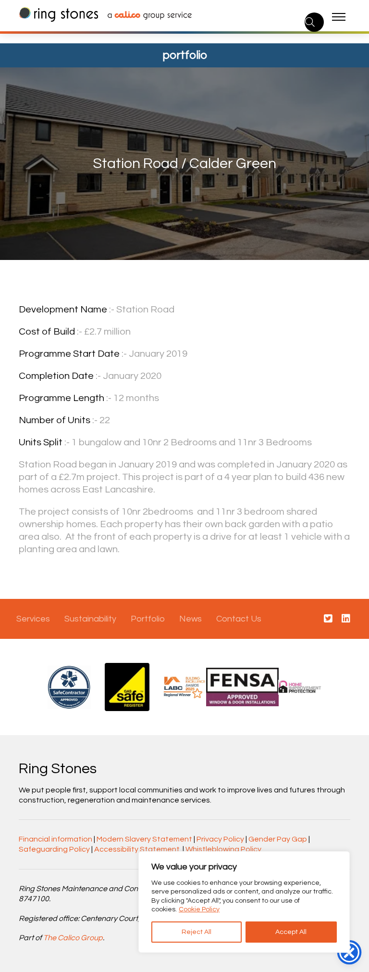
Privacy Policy (220, 839)
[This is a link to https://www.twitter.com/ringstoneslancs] (328, 619)
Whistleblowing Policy (223, 849)
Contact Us (238, 618)
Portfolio (148, 618)
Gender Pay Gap (277, 839)
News (190, 618)
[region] (244, 902)
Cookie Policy (199, 909)
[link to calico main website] (145, 16)
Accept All (291, 932)
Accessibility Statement (137, 849)
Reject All (196, 932)
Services (33, 618)
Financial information (55, 839)
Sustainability (90, 618)
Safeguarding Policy (54, 849)
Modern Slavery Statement (144, 839)
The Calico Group (73, 938)
